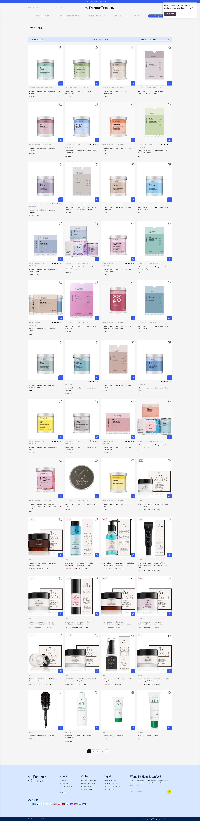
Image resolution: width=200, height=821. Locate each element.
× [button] (195, 4)
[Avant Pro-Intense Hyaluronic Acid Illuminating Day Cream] (82, 653)
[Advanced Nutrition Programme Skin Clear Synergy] (82, 241)
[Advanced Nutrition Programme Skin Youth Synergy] (154, 419)
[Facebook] (29, 800)
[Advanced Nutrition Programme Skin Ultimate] (118, 360)
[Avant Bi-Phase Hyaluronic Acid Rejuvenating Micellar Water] (82, 537)
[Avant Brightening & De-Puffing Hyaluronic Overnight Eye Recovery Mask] (154, 537)
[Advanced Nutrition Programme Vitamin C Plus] (118, 478)
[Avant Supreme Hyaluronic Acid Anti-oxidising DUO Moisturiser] (154, 653)
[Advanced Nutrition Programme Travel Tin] (82, 478)
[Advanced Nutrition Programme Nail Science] (45, 122)
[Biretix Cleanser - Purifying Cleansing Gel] (82, 710)
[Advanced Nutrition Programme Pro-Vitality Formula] (154, 122)
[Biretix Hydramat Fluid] (154, 710)
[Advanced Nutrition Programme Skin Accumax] (45, 182)
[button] (93, 144)
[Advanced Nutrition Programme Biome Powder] (45, 65)
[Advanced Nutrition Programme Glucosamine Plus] (118, 65)
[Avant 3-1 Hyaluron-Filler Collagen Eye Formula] (154, 478)
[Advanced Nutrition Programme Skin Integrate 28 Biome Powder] (118, 300)
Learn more (170, 14)
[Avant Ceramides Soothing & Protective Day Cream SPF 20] (45, 596)
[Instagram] (33, 800)
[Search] (59, 7)
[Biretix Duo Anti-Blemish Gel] (118, 710)
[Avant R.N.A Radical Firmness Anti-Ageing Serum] (118, 653)
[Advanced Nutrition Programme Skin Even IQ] (82, 300)
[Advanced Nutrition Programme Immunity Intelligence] (154, 65)
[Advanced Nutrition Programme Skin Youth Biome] (118, 419)
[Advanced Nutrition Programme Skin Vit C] (45, 419)
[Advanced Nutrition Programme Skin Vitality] (82, 419)
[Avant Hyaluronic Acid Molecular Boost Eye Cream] (45, 653)
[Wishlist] (60, 48)
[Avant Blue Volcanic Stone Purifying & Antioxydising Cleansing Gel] (118, 537)
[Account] (160, 8)
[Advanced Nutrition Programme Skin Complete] (45, 300)
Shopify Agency (154, 819)
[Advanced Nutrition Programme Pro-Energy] (118, 122)
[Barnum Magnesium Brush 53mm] (45, 710)
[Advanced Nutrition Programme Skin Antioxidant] (118, 182)
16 (107, 751)
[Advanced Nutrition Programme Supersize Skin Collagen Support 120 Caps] (45, 478)
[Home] (100, 8)
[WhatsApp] (37, 800)
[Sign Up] (169, 791)
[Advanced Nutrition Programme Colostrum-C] (82, 65)
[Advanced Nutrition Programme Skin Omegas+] (82, 360)
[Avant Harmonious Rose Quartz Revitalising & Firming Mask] (154, 596)
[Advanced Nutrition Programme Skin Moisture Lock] (45, 360)
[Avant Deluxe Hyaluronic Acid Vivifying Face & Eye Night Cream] (118, 596)
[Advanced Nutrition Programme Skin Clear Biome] (45, 241)
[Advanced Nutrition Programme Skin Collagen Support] (118, 241)
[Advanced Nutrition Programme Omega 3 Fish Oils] (82, 122)
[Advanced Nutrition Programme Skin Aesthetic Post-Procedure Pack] (82, 182)
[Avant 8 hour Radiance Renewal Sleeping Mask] (45, 537)
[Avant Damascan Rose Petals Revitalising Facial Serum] (82, 596)
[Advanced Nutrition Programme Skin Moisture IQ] (154, 300)
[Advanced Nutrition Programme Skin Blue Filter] (154, 182)
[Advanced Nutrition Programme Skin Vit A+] (154, 360)
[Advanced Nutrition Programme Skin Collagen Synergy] (154, 241)
